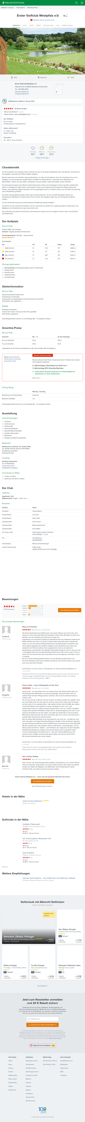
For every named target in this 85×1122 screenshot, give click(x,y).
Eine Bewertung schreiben (69, 610)
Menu (82, 3)
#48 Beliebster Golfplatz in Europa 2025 (21, 101)
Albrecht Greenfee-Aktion (47, 20)
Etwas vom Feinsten (10, 112)
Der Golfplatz (8, 119)
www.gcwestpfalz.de (22, 94)
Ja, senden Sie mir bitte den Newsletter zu (42, 1025)
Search (76, 3)
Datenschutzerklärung (55, 1038)
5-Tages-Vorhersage (42, 158)
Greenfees (7, 137)
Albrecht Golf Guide (14, 2)
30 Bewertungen (21, 108)
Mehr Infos (36, 378)
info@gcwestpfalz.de (22, 92)
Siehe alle (5, 867)
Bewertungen (9, 609)
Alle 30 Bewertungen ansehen (42, 786)
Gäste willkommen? (11, 128)
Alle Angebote (42, 986)
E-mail (46, 534)
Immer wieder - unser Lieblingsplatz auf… (17, 114)
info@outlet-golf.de (8, 466)
